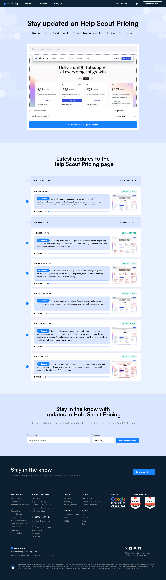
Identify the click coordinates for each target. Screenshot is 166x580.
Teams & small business (91, 501)
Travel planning (16, 530)
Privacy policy (130, 555)
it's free (152, 3)
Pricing (57, 3)
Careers (85, 518)
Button (67, 518)
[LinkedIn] (130, 548)
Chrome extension (71, 514)
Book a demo (121, 3)
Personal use (87, 498)
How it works (69, 498)
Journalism (36, 537)
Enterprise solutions (89, 505)
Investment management (42, 521)
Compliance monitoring (41, 505)
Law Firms (36, 524)
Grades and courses (19, 520)
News (13, 508)
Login (135, 3)
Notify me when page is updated (83, 124)
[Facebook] (139, 548)
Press (84, 521)
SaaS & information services (43, 527)
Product (27, 3)
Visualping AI (69, 501)
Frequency (118, 110)
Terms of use (141, 555)
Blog (83, 524)
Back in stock (16, 498)
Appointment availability (20, 505)
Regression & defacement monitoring (46, 508)
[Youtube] (135, 548)
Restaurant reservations (20, 523)
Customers (42, 3)
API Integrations (70, 505)
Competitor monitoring (41, 498)
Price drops (15, 501)
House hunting (16, 514)
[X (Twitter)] (126, 548)
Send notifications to (37, 110)
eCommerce (37, 530)
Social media (16, 517)
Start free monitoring (127, 440)
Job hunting (15, 511)
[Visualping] (11, 3)
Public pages (69, 521)
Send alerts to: (32, 435)
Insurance (36, 533)
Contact (85, 514)
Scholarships (16, 527)
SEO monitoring (38, 511)
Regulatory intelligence (41, 501)
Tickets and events (18, 533)
